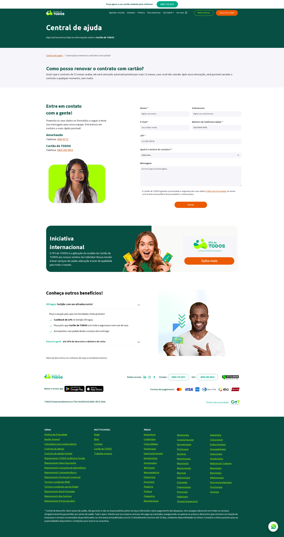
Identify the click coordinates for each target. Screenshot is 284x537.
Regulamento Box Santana (58, 496)
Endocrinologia (218, 444)
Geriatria (181, 454)
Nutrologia (215, 473)
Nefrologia (149, 467)
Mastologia (182, 463)
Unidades (131, 12)
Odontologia (183, 477)
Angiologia (215, 435)
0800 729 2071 (167, 4)
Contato (98, 444)
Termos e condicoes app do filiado (61, 486)
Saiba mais (209, 260)
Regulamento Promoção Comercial (62, 477)
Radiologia (182, 496)
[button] (181, 13)
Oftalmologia (217, 477)
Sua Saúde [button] (167, 12)
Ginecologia (216, 454)
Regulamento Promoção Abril (59, 501)
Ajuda (97, 434)
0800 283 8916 (65, 150)
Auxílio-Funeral (52, 439)
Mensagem (146, 163)
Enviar (191, 204)
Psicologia (182, 492)
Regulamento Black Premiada (59, 491)
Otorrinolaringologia (221, 482)
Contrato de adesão (54, 448)
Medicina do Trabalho (221, 463)
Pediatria (148, 486)
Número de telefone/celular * (207, 122)
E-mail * (144, 122)
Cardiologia (149, 439)
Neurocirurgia (184, 468)
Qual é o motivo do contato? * (156, 149)
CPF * (143, 135)
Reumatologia (151, 501)
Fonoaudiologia (218, 449)
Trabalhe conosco (103, 453)
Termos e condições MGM (57, 482)
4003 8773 (62, 139)
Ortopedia (182, 482)
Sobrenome (198, 108)
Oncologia (149, 482)
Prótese (148, 491)
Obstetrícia (149, 477)
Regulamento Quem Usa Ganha (60, 463)
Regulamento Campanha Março (60, 472)
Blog (96, 439)
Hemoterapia (184, 458)
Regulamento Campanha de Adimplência (65, 467)
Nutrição (181, 473)
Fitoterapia (182, 449)
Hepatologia (216, 458)
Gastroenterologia (153, 453)
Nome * (144, 108)
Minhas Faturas (204, 13)
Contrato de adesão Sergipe (58, 453)
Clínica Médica (151, 444)
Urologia (214, 492)
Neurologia (215, 468)
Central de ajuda (54, 55)
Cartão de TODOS (103, 448)
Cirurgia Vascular (185, 439)
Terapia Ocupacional (187, 501)
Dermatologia (184, 444)
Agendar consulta (117, 12)
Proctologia (216, 487)
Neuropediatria (151, 472)
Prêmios (141, 12)
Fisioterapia (150, 448)
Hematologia (150, 458)
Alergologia (183, 435)
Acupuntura (149, 434)
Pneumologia (184, 487)
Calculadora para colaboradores (60, 444)
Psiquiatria (149, 496)
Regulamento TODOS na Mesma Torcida (64, 458)
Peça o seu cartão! (227, 13)
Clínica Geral (216, 439)
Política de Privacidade (55, 434)
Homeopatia (150, 463)
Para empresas (154, 12)
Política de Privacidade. (216, 191)
